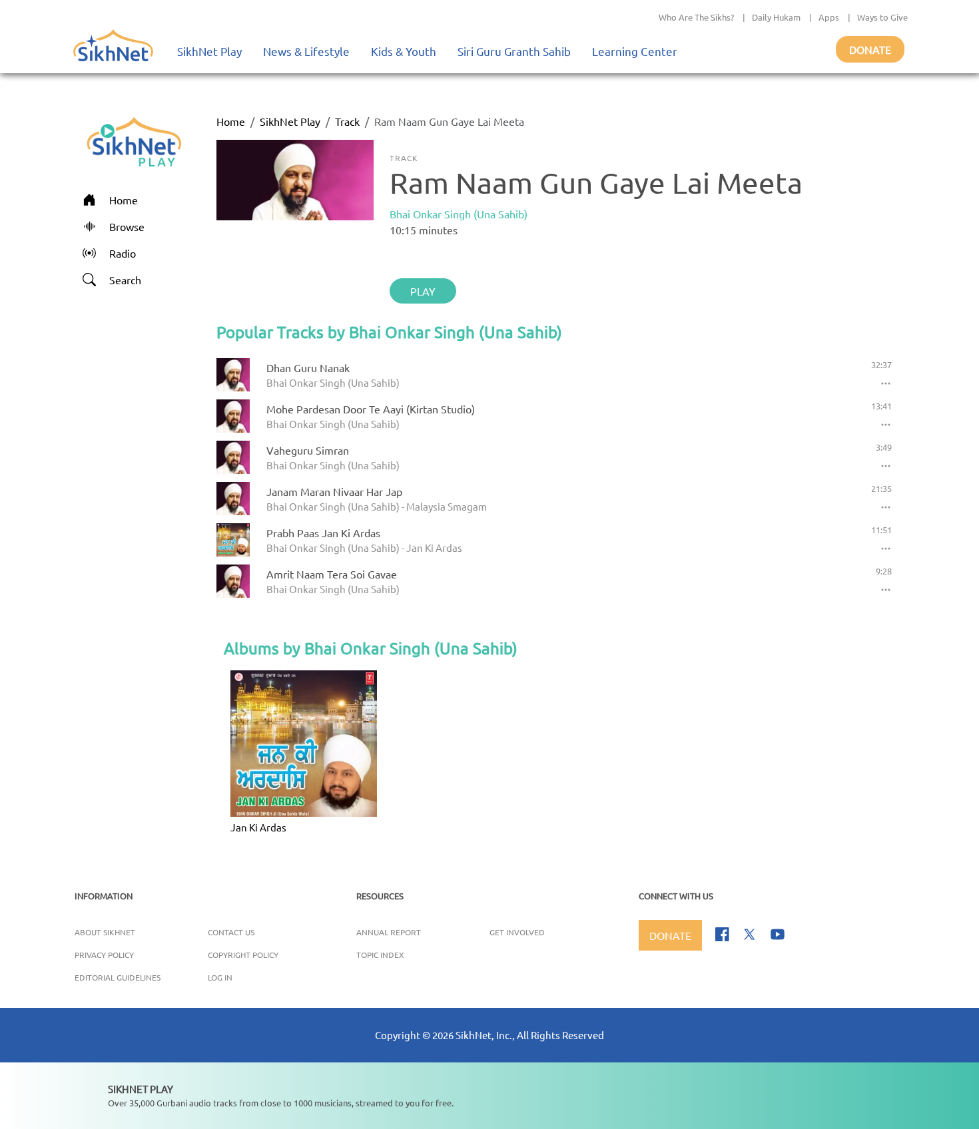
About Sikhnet (105, 932)
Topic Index (380, 954)
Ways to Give (882, 17)
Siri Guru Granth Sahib (514, 51)
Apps (828, 17)
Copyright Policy (243, 954)
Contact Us (231, 932)
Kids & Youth (403, 51)
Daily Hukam (776, 17)
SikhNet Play (209, 51)
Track (347, 121)
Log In (220, 977)
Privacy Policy (104, 954)
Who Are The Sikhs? (696, 17)
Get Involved (517, 932)
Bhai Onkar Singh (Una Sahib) (458, 213)
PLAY (423, 291)
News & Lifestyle (306, 51)
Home (230, 121)
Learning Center (634, 51)
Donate (870, 49)
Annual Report (388, 932)
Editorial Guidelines (118, 977)
